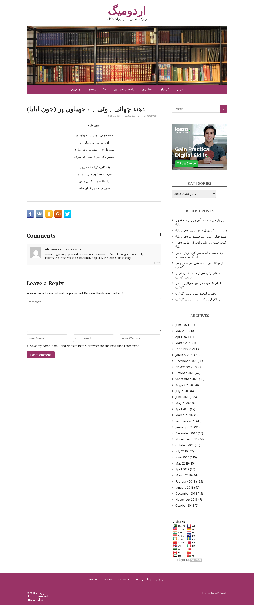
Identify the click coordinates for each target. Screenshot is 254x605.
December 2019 (186, 433)
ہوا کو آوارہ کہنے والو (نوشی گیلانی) (197, 299)
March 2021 (183, 343)
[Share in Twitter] (67, 214)
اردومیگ (127, 10)
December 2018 (186, 494)
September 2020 (186, 379)
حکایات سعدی (97, 89)
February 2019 (185, 481)
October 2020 (184, 373)
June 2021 (182, 325)
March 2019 (183, 475)
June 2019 (182, 457)
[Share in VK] (39, 214)
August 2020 (184, 385)
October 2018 (184, 505)
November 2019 (186, 439)
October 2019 (184, 445)
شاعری (147, 89)
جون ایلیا (136, 115)
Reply (157, 263)
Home (93, 579)
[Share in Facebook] (30, 214)
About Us (106, 579)
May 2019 (182, 463)
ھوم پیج (75, 89)
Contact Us (123, 579)
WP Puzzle (221, 593)
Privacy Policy (143, 579)
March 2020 (183, 415)
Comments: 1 (151, 115)
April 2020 (182, 409)
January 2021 (184, 355)
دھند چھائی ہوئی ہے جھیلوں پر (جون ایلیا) (200, 236)
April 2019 (182, 469)
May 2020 (182, 403)
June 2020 (182, 397)
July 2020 (181, 391)
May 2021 (182, 331)
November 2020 (186, 367)
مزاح (180, 89)
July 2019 (181, 451)
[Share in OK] (49, 214)
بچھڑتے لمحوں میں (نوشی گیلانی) (195, 293)
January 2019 (184, 487)
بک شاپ (160, 579)
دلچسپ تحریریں (124, 89)
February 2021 (185, 349)
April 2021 (182, 337)
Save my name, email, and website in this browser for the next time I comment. (84, 346)
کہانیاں (164, 89)
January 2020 (184, 427)
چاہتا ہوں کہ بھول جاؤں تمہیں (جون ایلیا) (201, 230)
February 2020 (185, 421)
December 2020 (186, 361)
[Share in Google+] (58, 214)
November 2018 (186, 499)
